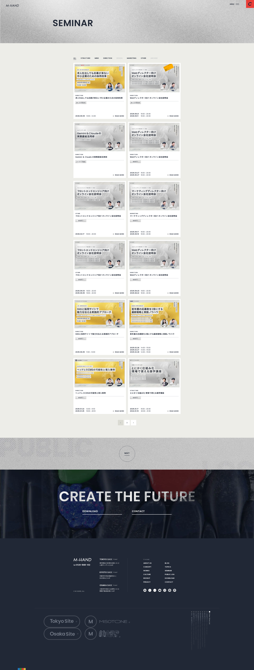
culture (147, 574)
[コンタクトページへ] (250, 4)
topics (168, 567)
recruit (146, 578)
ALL (74, 58)
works (146, 571)
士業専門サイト (207, 624)
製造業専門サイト (198, 631)
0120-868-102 (83, 564)
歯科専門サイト (204, 630)
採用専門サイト (202, 630)
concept (147, 567)
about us (147, 563)
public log (169, 574)
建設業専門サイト (200, 631)
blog (167, 563)
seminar (168, 571)
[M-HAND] (82, 559)
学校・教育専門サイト (191, 631)
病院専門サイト (194, 629)
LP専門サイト (196, 626)
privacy (146, 582)
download (170, 578)
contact (169, 582)
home (147, 559)
